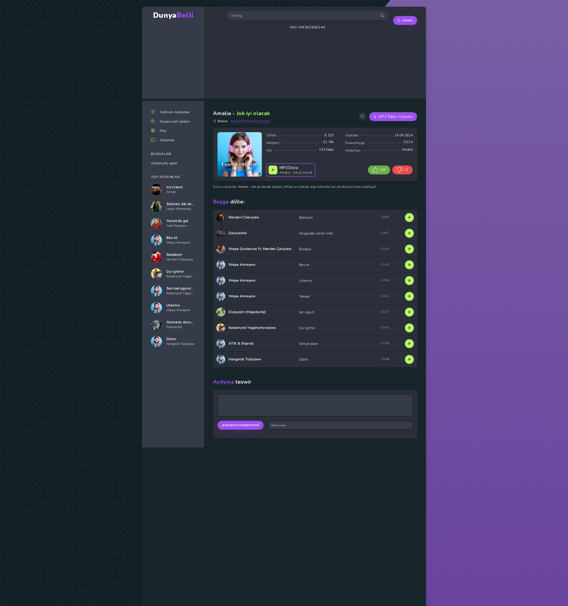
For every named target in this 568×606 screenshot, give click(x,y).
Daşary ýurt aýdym (175, 121)
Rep (163, 130)
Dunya (173, 15)
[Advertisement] (337, 67)
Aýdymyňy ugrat (164, 163)
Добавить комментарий (240, 425)
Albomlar (167, 140)
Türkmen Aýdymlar (175, 112)
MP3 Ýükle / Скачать (396, 116)
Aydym (235, 121)
